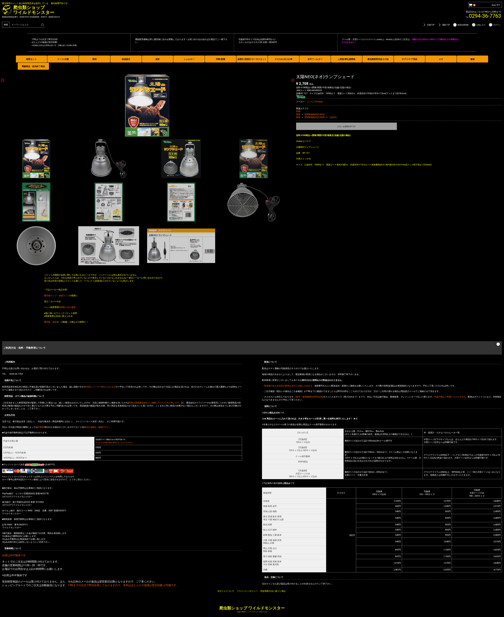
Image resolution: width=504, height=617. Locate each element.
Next (292, 79)
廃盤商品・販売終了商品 (33, 66)
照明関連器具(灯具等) (314, 114)
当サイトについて (225, 591)
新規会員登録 (463, 25)
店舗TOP (431, 25)
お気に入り (480, 25)
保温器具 (126, 59)
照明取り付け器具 (67, 307)
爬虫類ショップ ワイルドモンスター (252, 608)
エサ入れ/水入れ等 (283, 59)
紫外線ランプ (50, 295)
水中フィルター (315, 59)
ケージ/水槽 (63, 59)
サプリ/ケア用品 (409, 59)
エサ (441, 59)
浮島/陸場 (220, 59)
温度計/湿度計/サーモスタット (252, 59)
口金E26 (333, 117)
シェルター (189, 59)
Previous (1, 79)
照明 (94, 59)
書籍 (472, 59)
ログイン (497, 25)
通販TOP (446, 25)
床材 (157, 59)
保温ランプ (64, 295)
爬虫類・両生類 (51, 322)
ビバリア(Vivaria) (315, 101)
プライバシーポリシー (247, 591)
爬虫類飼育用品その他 (378, 59)
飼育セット (31, 59)
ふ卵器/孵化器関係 (346, 59)
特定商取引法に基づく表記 (273, 591)
